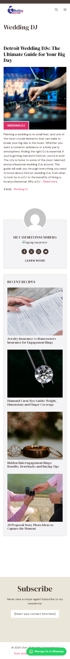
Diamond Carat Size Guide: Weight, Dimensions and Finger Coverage (32, 403)
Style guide (21, 653)
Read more (50, 181)
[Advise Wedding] (15, 10)
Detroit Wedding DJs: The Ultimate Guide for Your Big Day (34, 54)
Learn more (35, 260)
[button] (56, 10)
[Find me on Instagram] (38, 251)
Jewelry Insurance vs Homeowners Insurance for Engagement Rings (31, 340)
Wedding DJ (16, 125)
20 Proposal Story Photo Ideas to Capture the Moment (30, 527)
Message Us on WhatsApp (49, 651)
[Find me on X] (31, 251)
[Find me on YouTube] (45, 251)
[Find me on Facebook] (24, 251)
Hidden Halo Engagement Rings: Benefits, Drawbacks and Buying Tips (33, 465)
